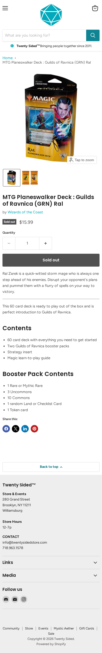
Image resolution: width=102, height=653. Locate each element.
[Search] (93, 35)
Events (43, 628)
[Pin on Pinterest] (34, 428)
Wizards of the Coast (25, 212)
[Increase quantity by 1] (45, 243)
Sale (51, 633)
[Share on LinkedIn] (25, 428)
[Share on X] (15, 428)
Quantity (8, 232)
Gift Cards (86, 628)
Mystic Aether (64, 628)
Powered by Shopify (51, 644)
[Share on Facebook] (6, 428)
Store (29, 628)
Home (7, 58)
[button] (11, 177)
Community (11, 628)
